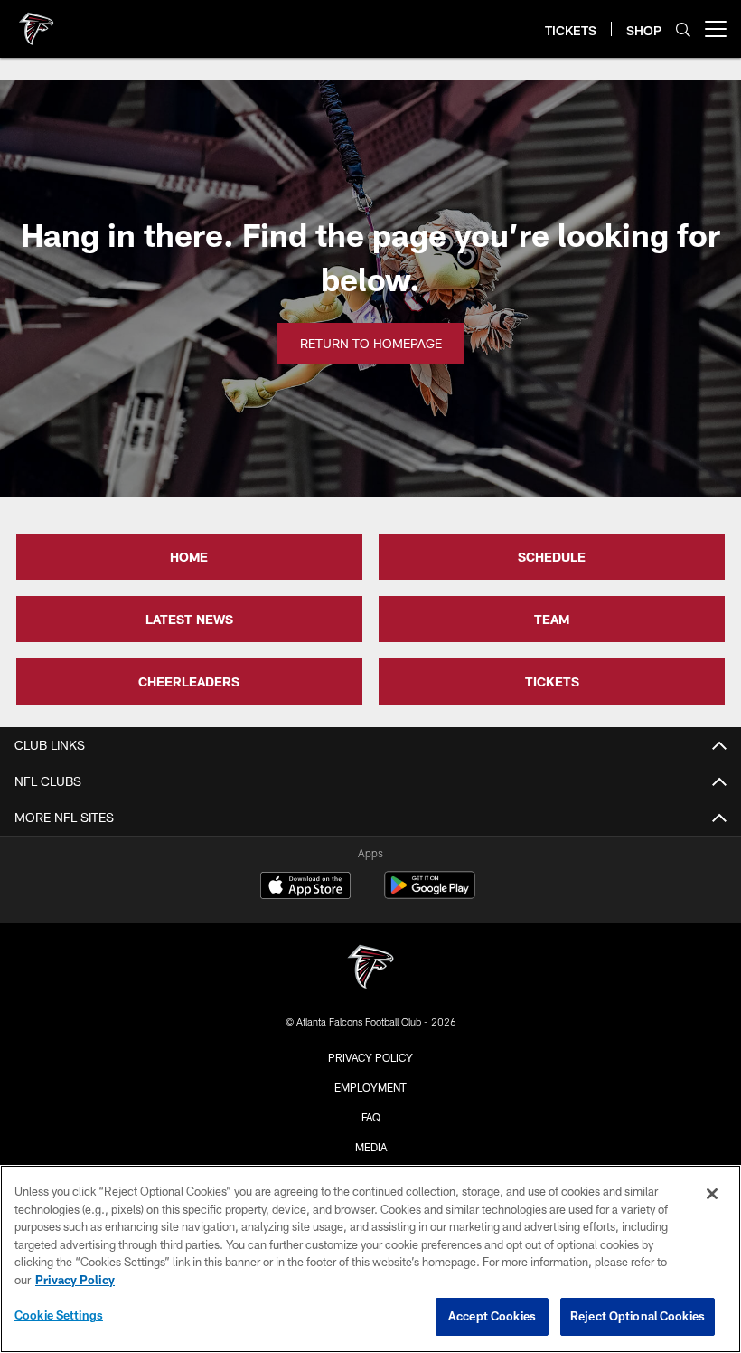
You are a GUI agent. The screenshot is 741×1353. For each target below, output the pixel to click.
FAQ (370, 1117)
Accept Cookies (492, 1316)
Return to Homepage (371, 343)
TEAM (551, 619)
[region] (370, 1259)
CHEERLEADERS (188, 681)
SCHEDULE (552, 556)
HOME (189, 556)
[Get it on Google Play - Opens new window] (429, 894)
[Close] (712, 1194)
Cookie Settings (58, 1315)
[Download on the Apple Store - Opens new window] (305, 887)
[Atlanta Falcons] (370, 969)
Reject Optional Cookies (637, 1316)
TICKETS (552, 681)
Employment (370, 1087)
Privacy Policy (370, 1057)
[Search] (683, 29)
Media (371, 1146)
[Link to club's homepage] (36, 21)
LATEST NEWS (189, 619)
